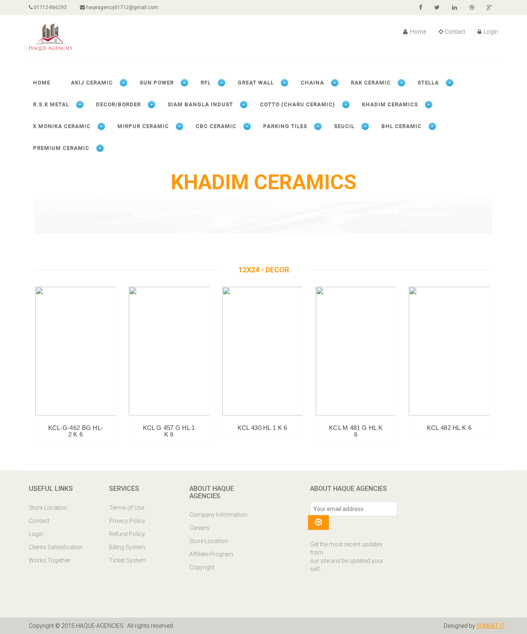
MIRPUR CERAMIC (143, 126)
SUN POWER (157, 82)
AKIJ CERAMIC (92, 82)
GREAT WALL (256, 82)
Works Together (49, 560)
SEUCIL (344, 126)
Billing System (127, 547)
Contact (455, 31)
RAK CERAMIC (371, 82)
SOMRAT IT (490, 625)
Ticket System (127, 560)
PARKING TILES (285, 126)
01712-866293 (50, 7)
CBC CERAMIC (216, 126)
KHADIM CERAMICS (390, 104)
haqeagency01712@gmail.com (121, 7)
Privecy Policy (127, 521)
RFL (206, 82)
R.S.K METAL (51, 104)
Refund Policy (127, 534)
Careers (199, 528)
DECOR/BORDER (118, 104)
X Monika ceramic (62, 126)
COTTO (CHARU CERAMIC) (297, 104)
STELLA (428, 82)
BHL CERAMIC (401, 126)
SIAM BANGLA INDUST (200, 104)
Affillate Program (211, 554)
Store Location (48, 507)
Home (417, 31)
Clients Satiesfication (56, 547)
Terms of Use (126, 507)
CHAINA (312, 82)
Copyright (202, 567)
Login (490, 31)
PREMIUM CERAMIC (61, 148)
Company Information (218, 514)
